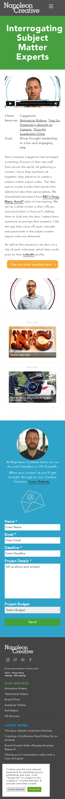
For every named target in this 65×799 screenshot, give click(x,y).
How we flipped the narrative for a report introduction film (31, 398)
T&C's (7, 673)
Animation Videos (33, 120)
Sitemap (8, 675)
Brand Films (12, 699)
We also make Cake (20, 355)
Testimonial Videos (16, 694)
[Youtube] (23, 660)
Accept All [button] (34, 789)
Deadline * (13, 547)
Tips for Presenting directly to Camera (40, 125)
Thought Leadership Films (33, 131)
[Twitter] (16, 660)
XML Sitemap (20, 675)
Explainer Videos (15, 705)
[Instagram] (8, 660)
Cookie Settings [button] (16, 789)
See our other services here (31, 264)
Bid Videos (11, 710)
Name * (11, 521)
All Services (12, 716)
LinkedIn (28, 255)
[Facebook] (30, 660)
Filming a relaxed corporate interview (28, 730)
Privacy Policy (18, 673)
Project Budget (17, 604)
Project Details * (18, 561)
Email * (10, 534)
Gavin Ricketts (39, 482)
